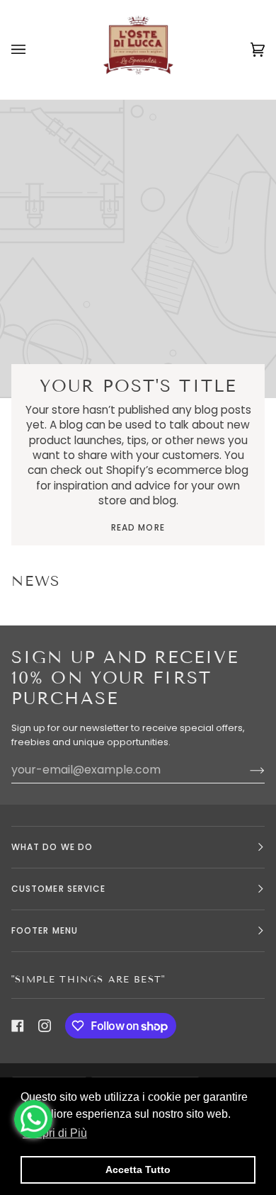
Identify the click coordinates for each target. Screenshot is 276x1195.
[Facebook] (17, 1025)
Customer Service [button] (58, 889)
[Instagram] (44, 1025)
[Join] (246, 770)
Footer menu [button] (44, 930)
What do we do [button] (52, 847)
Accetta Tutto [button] (138, 1169)
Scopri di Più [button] (55, 1133)
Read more (138, 527)
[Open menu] (32, 49)
